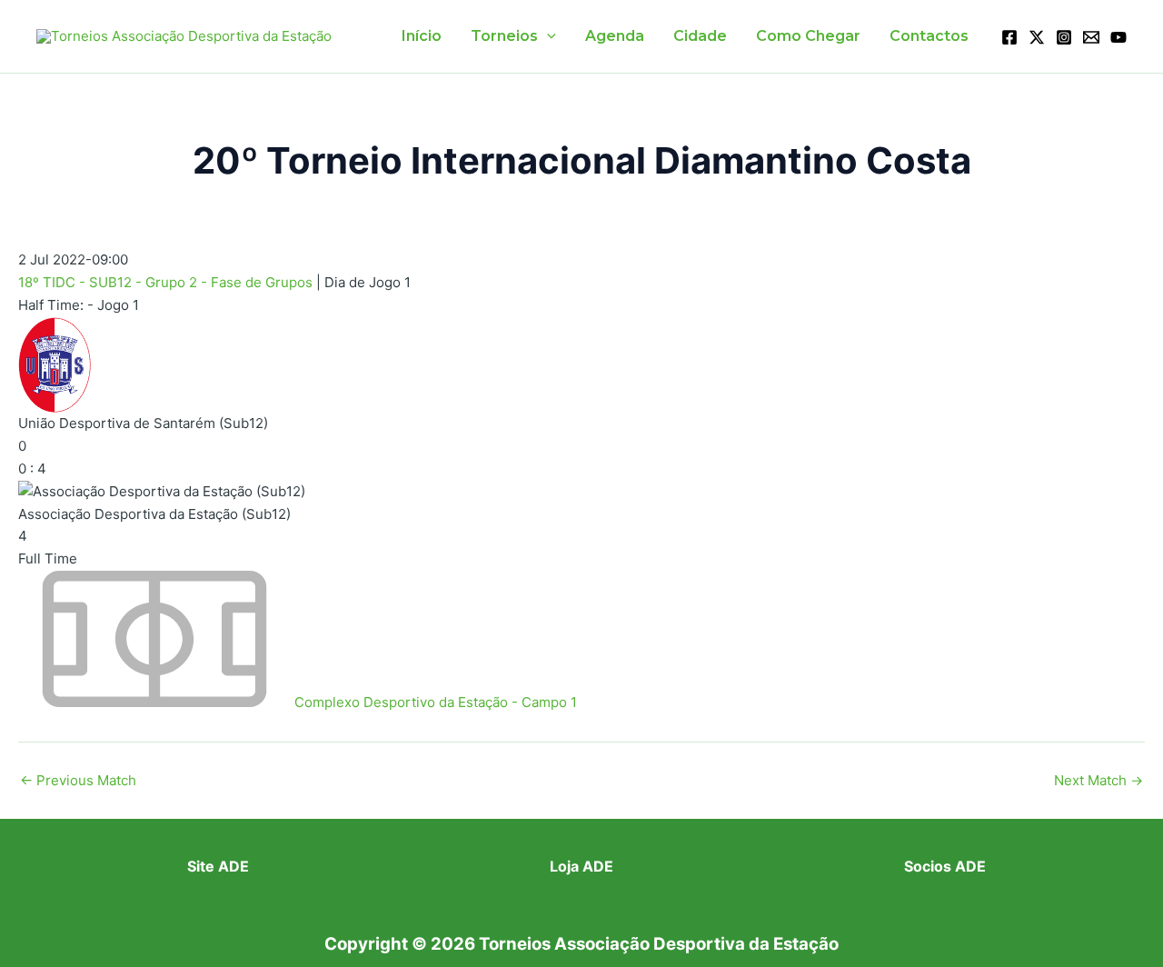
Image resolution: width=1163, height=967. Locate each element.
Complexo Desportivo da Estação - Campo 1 (435, 702)
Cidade (700, 36)
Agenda (614, 36)
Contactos (929, 36)
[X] (1037, 37)
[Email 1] (1091, 37)
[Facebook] (1009, 37)
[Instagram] (1064, 37)
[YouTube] (1118, 37)
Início (422, 36)
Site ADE (218, 866)
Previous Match (78, 780)
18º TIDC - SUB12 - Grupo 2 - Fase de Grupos (167, 282)
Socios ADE (945, 866)
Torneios (504, 36)
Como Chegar (808, 36)
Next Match (1098, 780)
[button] (547, 36)
